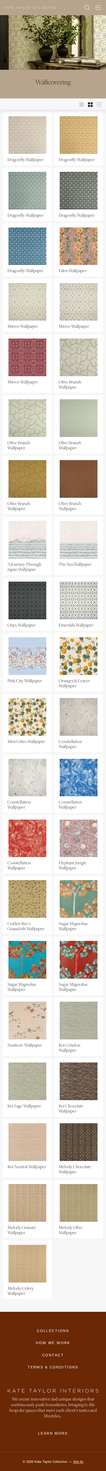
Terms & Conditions (53, 1367)
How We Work (53, 1343)
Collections (53, 1331)
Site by (78, 1462)
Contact (53, 1355)
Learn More (53, 1433)
